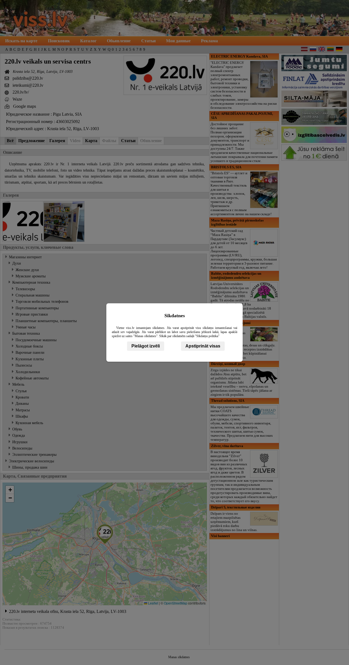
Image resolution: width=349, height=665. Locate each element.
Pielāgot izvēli (145, 346)
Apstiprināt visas (202, 346)
